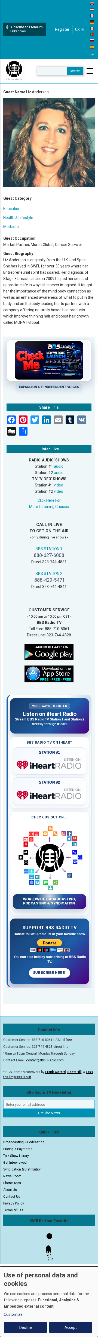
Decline (25, 1327)
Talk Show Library (16, 1156)
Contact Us (11, 1197)
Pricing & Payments (17, 1149)
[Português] (92, 34)
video (58, 485)
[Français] (92, 15)
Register (62, 29)
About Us (10, 1190)
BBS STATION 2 (49, 573)
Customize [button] (13, 1314)
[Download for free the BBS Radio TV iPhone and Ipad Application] (49, 673)
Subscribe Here (49, 973)
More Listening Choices (49, 506)
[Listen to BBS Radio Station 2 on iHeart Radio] (50, 794)
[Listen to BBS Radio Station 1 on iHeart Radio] (50, 764)
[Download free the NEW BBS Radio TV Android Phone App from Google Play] (49, 651)
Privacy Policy (13, 1203)
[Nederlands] (92, 9)
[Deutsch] (92, 22)
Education (11, 209)
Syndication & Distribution (22, 1169)
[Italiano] (92, 28)
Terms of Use (13, 1210)
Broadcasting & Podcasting (23, 1142)
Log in (79, 29)
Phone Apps (12, 1183)
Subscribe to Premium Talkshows (26, 29)
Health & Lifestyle (18, 217)
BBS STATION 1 (49, 549)
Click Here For (49, 500)
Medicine (11, 226)
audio (58, 466)
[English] (92, 3)
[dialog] (49, 1302)
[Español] (92, 47)
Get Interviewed (15, 1163)
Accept (71, 1327)
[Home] (14, 71)
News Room (12, 1176)
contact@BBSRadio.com (45, 1060)
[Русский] (92, 40)
